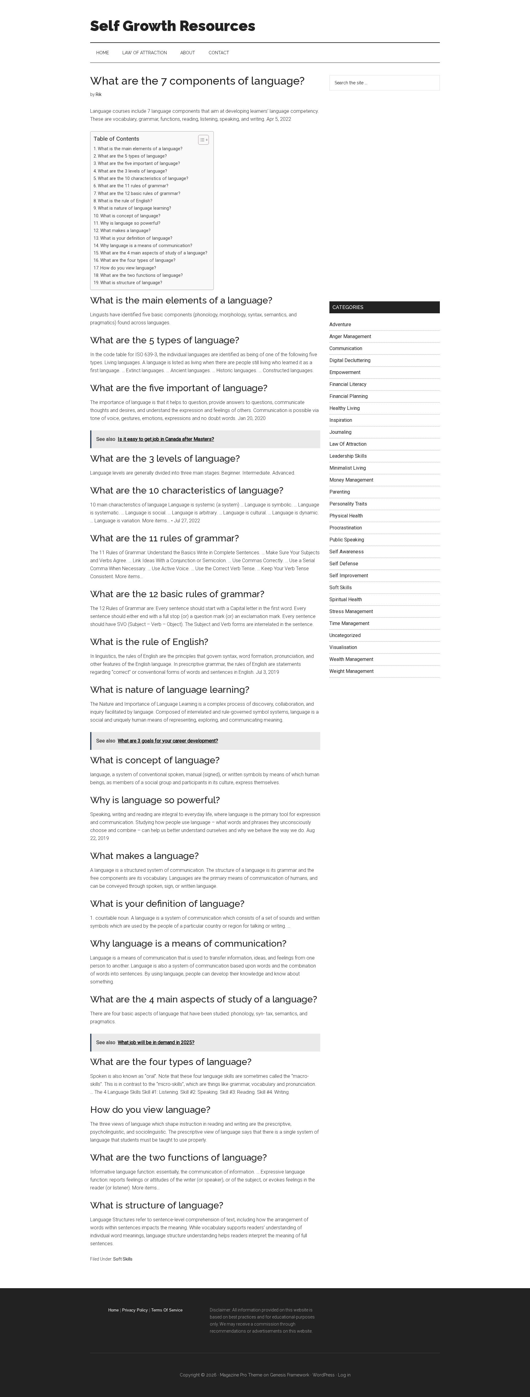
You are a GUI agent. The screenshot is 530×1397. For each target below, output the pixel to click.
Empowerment (344, 372)
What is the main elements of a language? (140, 148)
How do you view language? (128, 268)
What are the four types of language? (137, 260)
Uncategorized (345, 635)
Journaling (340, 432)
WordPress (324, 1374)
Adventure (340, 324)
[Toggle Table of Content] (200, 140)
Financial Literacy (348, 384)
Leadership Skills (348, 456)
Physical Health (346, 516)
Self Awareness (346, 552)
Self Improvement (348, 575)
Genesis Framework (289, 1374)
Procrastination (345, 528)
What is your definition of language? (136, 238)
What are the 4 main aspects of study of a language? (153, 253)
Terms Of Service (166, 1310)
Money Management (351, 480)
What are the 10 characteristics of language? (143, 178)
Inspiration (340, 420)
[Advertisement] (375, 195)
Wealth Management (351, 659)
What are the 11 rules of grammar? (133, 186)
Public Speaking (346, 540)
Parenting (339, 492)
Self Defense (343, 564)
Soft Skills (122, 1259)
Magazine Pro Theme (241, 1374)
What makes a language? (125, 230)
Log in (344, 1374)
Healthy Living (344, 408)
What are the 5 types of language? (132, 156)
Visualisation (343, 647)
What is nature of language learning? (134, 208)
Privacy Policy (135, 1310)
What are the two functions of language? (141, 275)
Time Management (349, 623)
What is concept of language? (130, 216)
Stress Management (351, 611)
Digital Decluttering (350, 360)
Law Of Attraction (348, 444)
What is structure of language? (131, 282)
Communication (345, 348)
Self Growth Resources (172, 25)
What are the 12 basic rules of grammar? (139, 193)
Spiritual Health (345, 599)
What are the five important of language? (139, 163)
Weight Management (351, 671)
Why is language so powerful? (130, 223)
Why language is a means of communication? (146, 245)
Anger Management (350, 336)
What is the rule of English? (125, 201)
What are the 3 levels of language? (132, 171)
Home (113, 1310)
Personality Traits (348, 504)
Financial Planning (348, 396)
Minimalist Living (347, 468)
